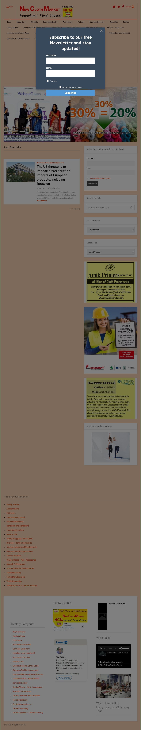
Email (49, 68)
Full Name (51, 55)
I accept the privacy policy (72, 87)
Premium (53, 81)
